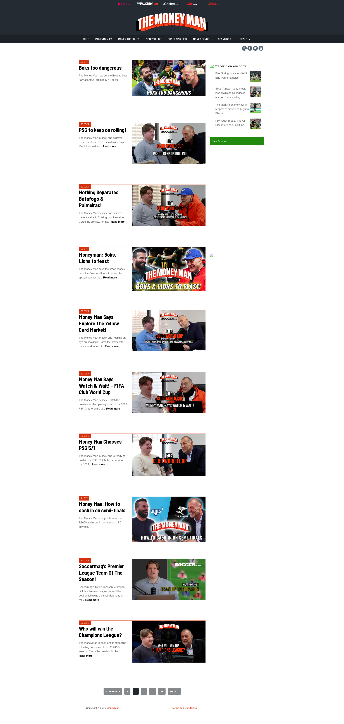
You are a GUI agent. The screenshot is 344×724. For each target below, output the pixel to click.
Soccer (85, 124)
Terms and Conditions (184, 707)
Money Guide (153, 39)
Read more (109, 146)
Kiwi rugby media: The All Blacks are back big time (230, 122)
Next (174, 691)
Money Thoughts (128, 39)
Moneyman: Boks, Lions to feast (97, 257)
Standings (224, 39)
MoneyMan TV (103, 39)
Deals (243, 39)
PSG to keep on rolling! (102, 130)
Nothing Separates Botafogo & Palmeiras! (98, 198)
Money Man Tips (177, 39)
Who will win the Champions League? (100, 631)
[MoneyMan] (172, 29)
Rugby (84, 61)
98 (162, 691)
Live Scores (219, 141)
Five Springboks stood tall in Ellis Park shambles (231, 75)
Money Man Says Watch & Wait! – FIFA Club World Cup (101, 385)
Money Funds (201, 39)
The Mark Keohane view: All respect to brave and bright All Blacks (232, 109)
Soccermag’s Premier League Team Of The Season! (101, 572)
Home (85, 39)
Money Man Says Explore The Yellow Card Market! (99, 323)
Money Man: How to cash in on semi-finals (102, 507)
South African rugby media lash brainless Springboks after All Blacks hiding (230, 93)
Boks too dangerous (100, 67)
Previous (113, 691)
